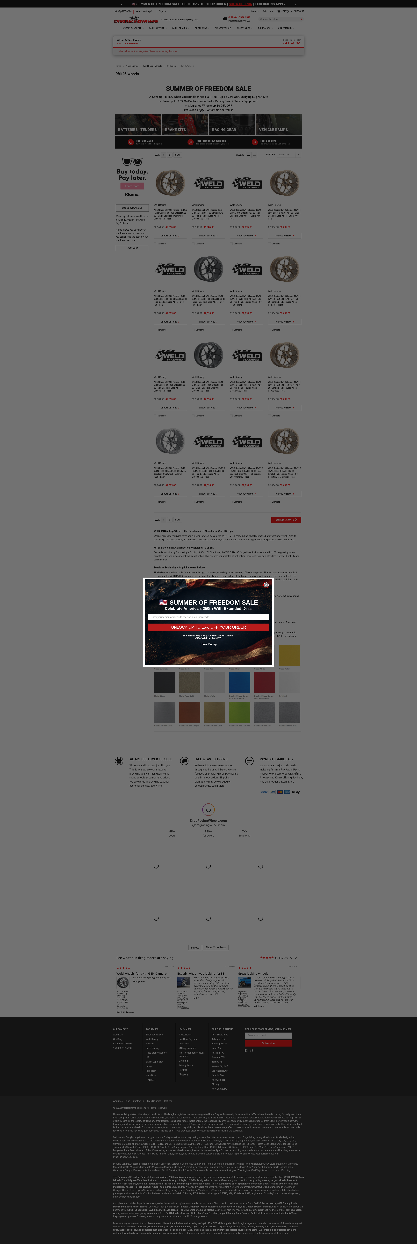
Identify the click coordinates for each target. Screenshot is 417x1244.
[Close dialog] (266, 584)
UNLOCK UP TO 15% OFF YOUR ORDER (208, 627)
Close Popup (209, 644)
